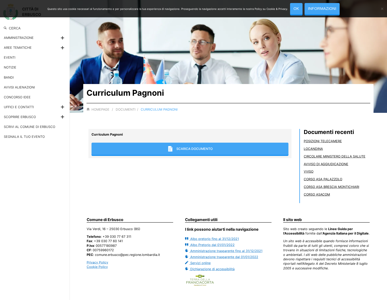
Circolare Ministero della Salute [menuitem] (334, 156)
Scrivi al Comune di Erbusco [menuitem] (29, 127)
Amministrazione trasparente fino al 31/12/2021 (225, 251)
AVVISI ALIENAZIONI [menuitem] (19, 87)
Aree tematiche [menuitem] (18, 48)
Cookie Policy (97, 267)
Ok (296, 8)
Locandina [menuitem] (313, 149)
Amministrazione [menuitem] (19, 38)
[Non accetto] (382, 9)
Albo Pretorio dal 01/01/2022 (212, 245)
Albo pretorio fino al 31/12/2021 (214, 239)
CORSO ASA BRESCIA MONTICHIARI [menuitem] (331, 187)
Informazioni (322, 8)
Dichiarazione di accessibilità (212, 269)
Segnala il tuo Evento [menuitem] (24, 137)
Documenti (125, 109)
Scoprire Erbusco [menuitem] (20, 117)
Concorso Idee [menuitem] (17, 97)
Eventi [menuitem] (9, 57)
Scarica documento (194, 149)
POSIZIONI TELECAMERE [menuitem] (323, 141)
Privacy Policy (97, 262)
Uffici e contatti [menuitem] (19, 107)
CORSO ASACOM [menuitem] (317, 194)
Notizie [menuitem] (10, 67)
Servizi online (200, 263)
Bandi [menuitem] (9, 77)
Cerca (14, 28)
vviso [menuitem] (308, 171)
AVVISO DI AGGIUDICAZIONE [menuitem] (326, 164)
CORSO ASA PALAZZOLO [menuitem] (323, 179)
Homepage (100, 109)
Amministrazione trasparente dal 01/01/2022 (223, 257)
